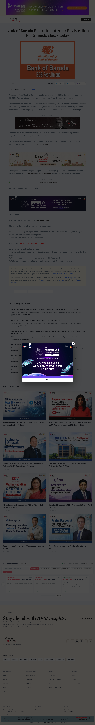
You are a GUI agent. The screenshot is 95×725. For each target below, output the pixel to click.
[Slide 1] (47, 379)
